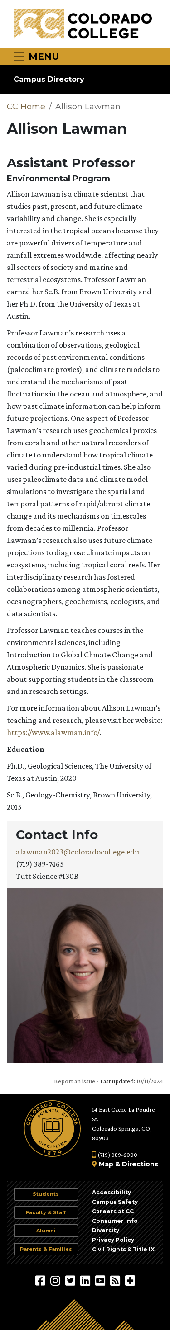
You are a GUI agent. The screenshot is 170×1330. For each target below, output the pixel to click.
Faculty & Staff (46, 1212)
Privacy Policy (113, 1239)
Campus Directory (49, 79)
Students (46, 1194)
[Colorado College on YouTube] (101, 1280)
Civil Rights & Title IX (123, 1249)
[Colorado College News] (116, 1280)
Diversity (105, 1230)
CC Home (26, 107)
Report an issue (74, 1081)
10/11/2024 (149, 1081)
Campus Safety (115, 1201)
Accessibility (111, 1192)
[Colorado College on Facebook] (41, 1280)
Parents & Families (46, 1249)
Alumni (46, 1230)
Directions (140, 1164)
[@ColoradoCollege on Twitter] (71, 1280)
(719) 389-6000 (116, 1154)
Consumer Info (115, 1220)
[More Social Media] (130, 1280)
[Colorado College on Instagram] (56, 1280)
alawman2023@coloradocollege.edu (77, 851)
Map (106, 1164)
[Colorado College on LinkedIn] (86, 1280)
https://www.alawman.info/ (53, 732)
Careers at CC (113, 1211)
